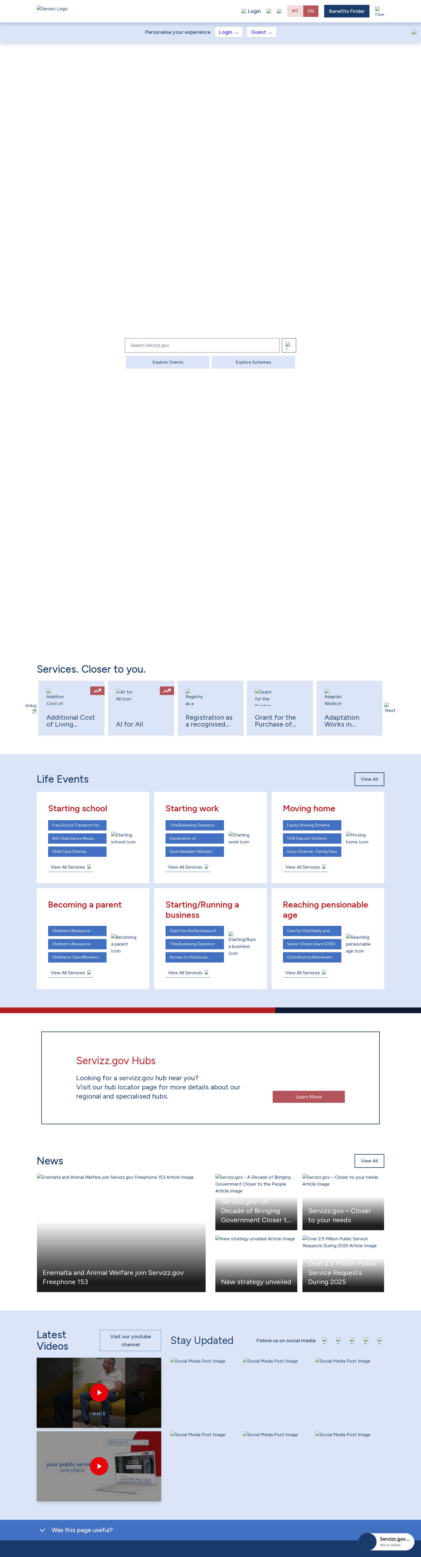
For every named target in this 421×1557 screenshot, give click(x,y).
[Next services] (390, 708)
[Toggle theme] (269, 11)
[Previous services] (31, 708)
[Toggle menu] (379, 11)
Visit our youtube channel (130, 1340)
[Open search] (279, 11)
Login (229, 32)
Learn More (309, 1097)
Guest (261, 32)
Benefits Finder (347, 11)
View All (369, 779)
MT (295, 11)
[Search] (289, 345)
